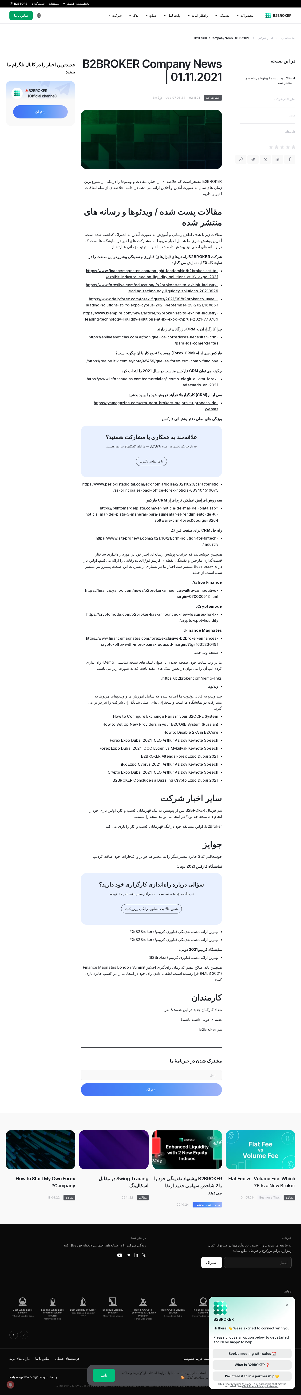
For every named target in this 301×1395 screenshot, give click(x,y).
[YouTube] (119, 1255)
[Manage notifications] (10, 1384)
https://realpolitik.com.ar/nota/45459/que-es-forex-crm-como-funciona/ (152, 361)
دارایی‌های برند (19, 1358)
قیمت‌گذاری (38, 3)
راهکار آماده (199, 15)
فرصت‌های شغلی (67, 1358)
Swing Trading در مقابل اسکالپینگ (124, 1182)
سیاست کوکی (195, 1377)
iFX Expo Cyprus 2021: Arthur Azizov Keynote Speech (169, 764)
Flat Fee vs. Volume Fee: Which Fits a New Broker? (261, 1182)
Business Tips (269, 1197)
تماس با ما (21, 15)
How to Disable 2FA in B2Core (190, 732)
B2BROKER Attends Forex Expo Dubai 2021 (179, 756)
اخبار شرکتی (265, 38)
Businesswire (206, 566)
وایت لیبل (174, 15)
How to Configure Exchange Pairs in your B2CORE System (165, 716)
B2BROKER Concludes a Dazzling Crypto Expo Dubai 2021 (165, 780)
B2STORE (20, 3)
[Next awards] (24, 1335)
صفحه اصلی (288, 38)
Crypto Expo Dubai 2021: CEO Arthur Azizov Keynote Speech (163, 772)
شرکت (117, 15)
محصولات (247, 15)
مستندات (53, 3)
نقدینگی (224, 15)
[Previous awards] (13, 1335)
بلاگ (136, 15)
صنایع (153, 15)
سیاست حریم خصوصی (198, 1358)
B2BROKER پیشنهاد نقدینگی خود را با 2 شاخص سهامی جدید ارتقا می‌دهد (188, 1185)
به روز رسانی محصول (207, 1204)
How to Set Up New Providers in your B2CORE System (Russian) (160, 724)
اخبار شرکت (213, 97)
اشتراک (212, 1262)
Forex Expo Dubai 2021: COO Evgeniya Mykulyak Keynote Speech (159, 748)
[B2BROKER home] (278, 15)
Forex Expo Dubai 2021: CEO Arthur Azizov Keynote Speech (164, 740)
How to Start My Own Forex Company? (45, 1182)
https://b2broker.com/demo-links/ (191, 678)
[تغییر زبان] (39, 15)
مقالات (289, 1197)
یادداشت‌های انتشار (78, 3)
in (136, 1255)
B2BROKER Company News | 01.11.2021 (221, 38)
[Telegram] (128, 1255)
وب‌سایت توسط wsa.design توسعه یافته (33, 1377)
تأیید (104, 1375)
